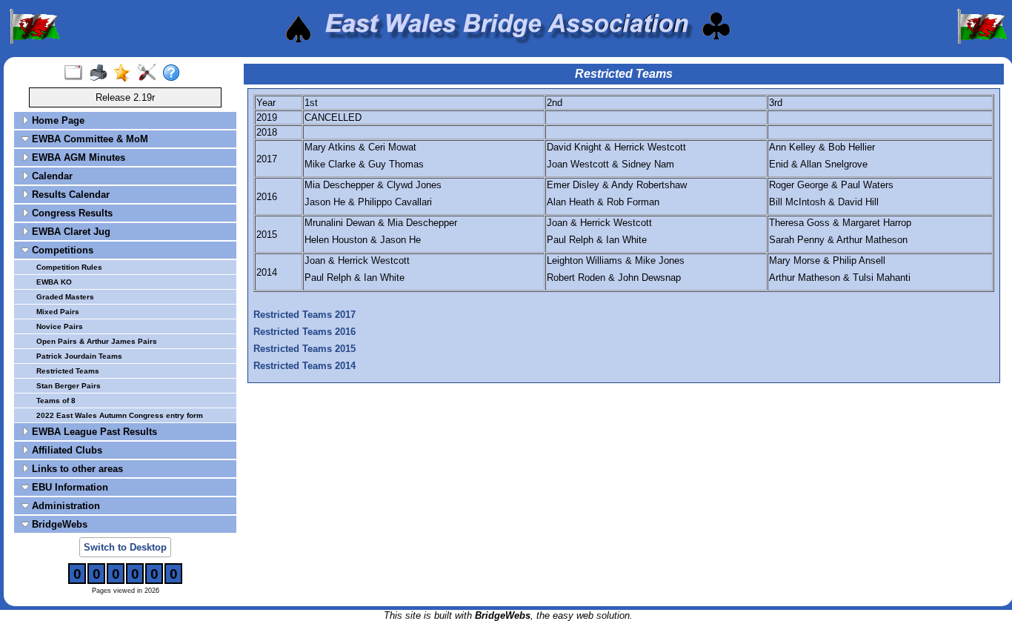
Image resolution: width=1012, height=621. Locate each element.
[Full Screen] (76, 73)
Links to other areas (76, 468)
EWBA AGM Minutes (77, 157)
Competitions (61, 250)
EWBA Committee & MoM (88, 139)
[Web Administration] (150, 73)
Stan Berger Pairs (68, 386)
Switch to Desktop (125, 547)
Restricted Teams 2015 (304, 348)
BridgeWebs (58, 524)
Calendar (51, 176)
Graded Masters (65, 297)
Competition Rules (69, 267)
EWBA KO (54, 282)
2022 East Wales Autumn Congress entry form (119, 415)
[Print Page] (101, 73)
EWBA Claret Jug (69, 231)
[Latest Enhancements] (125, 73)
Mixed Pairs (57, 312)
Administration (64, 505)
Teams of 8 (56, 400)
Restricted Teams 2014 (304, 365)
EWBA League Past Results (93, 431)
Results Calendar (69, 194)
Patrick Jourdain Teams (79, 356)
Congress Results (71, 213)
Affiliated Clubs (65, 450)
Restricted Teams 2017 (304, 314)
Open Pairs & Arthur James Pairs (96, 341)
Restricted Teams (67, 371)
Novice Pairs (59, 326)
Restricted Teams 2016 (304, 331)
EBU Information (68, 487)
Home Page (56, 120)
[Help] (174, 73)
